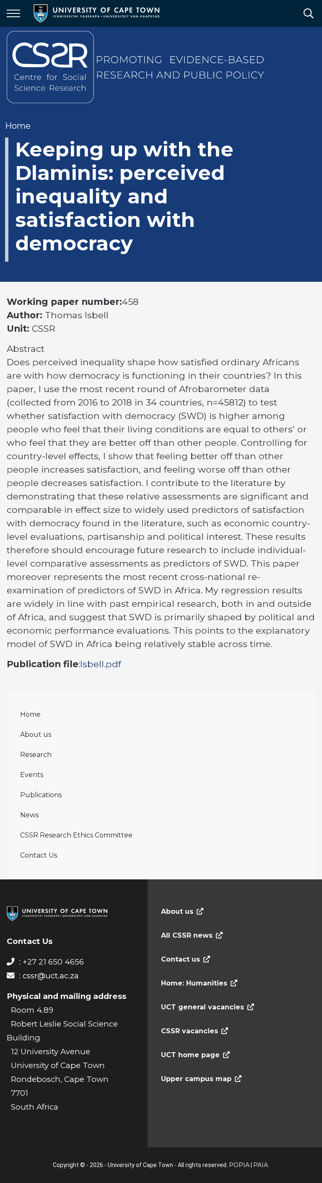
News (29, 815)
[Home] (57, 913)
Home (30, 714)
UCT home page (190, 1055)
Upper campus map (196, 1079)
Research (36, 755)
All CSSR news (187, 935)
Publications (41, 795)
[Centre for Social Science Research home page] (137, 67)
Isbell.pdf (100, 663)
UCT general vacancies (202, 1007)
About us (35, 734)
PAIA (260, 1165)
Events (31, 775)
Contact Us (38, 855)
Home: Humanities (194, 983)
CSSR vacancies (189, 1031)
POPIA (239, 1165)
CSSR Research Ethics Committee (76, 835)
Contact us (180, 959)
